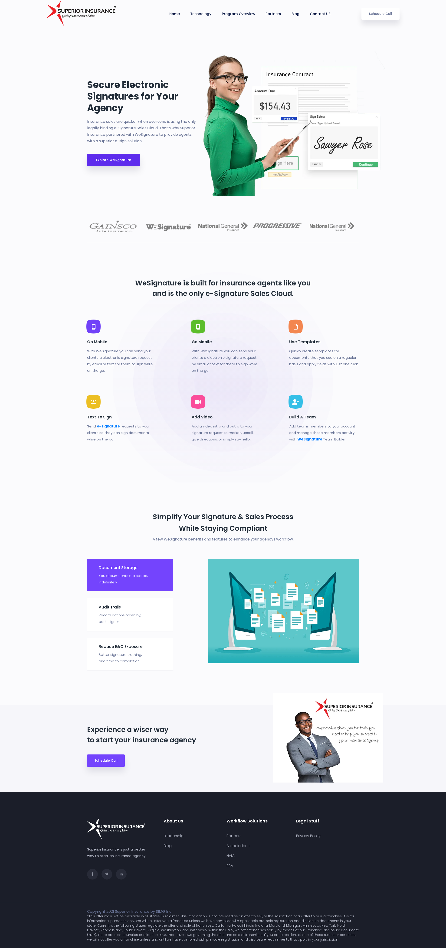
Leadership (174, 836)
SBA (229, 866)
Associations (237, 846)
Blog (295, 13)
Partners (273, 13)
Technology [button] (200, 13)
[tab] (130, 575)
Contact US (320, 13)
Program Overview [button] (238, 13)
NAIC (230, 856)
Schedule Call (380, 13)
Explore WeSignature (113, 160)
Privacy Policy (308, 836)
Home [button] (174, 13)
